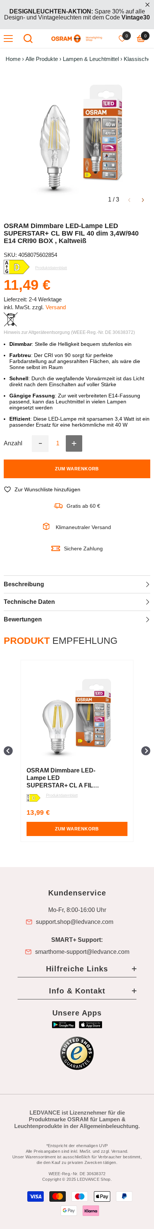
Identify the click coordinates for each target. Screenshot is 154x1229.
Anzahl (13, 443)
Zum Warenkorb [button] (77, 829)
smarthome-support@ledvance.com (82, 952)
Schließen (147, 4)
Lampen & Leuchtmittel (91, 59)
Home (13, 59)
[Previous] (129, 199)
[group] (77, 751)
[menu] (8, 38)
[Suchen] (28, 38)
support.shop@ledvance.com (74, 922)
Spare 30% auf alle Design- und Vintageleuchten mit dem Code (77, 14)
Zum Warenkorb (77, 468)
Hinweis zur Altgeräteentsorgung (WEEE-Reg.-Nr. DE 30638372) (69, 332)
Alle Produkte (41, 59)
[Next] (143, 199)
